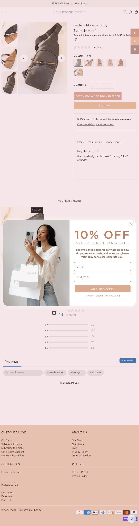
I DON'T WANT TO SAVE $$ (102, 295)
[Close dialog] (131, 224)
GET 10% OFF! (103, 289)
